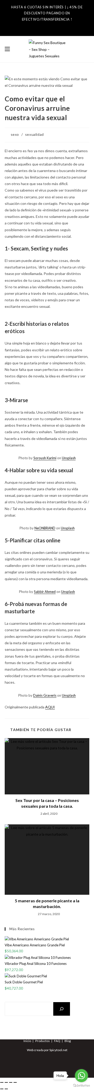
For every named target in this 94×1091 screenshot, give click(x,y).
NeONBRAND (44, 528)
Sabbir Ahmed (45, 592)
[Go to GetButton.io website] (81, 1085)
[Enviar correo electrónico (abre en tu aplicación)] (55, 26)
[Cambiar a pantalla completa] (6, 1082)
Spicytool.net (58, 1050)
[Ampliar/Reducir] (2, 1082)
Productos (42, 1041)
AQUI (50, 707)
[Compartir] (11, 1082)
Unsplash (69, 458)
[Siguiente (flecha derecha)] (6, 1088)
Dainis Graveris (44, 695)
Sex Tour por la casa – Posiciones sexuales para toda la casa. (47, 803)
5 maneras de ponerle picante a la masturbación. (47, 903)
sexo (15, 134)
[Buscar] (61, 1009)
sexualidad (34, 134)
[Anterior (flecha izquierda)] (2, 1088)
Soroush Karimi (44, 458)
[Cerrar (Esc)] (15, 1082)
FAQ (57, 1041)
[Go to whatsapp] (81, 1075)
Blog (67, 1041)
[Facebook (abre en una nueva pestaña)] (38, 26)
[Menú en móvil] (7, 49)
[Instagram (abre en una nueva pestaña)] (46, 26)
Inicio (27, 1041)
